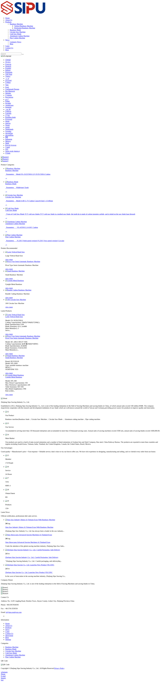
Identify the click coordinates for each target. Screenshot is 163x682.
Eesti (7, 87)
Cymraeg (8, 95)
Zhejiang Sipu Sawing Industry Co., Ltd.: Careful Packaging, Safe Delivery (31, 557)
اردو (6, 99)
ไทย (6, 85)
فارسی (8, 109)
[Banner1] (5, 159)
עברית (7, 115)
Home (7, 18)
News (7, 40)
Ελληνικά (8, 119)
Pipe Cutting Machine (17, 38)
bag (2, 680)
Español (8, 68)
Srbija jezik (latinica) (12, 151)
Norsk (7, 125)
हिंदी (6, 137)
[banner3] (4, 161)
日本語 (8, 60)
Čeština (8, 82)
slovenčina (9, 133)
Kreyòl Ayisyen (10, 145)
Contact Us (9, 48)
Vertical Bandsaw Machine (23, 26)
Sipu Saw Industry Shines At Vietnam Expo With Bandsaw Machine (29, 527)
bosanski (8, 107)
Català (7, 147)
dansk (7, 121)
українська (9, 105)
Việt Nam (8, 74)
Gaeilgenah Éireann (12, 89)
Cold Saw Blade (15, 34)
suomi (7, 127)
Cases (7, 46)
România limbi (10, 117)
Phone (3, 674)
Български (9, 97)
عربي (7, 78)
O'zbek (7, 153)
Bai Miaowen (10, 91)
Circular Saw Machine (18, 32)
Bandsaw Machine (16, 24)
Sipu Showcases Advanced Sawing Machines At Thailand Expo (27, 542)
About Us (8, 20)
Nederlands (9, 129)
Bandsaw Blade (15, 30)
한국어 (8, 62)
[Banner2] (5, 157)
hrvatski (8, 103)
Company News (15, 42)
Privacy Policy (59, 668)
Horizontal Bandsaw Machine (24, 28)
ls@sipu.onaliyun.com (14, 612)
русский (8, 80)
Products (8, 22)
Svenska (8, 131)
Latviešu (8, 113)
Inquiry (3, 678)
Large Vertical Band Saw (14, 317)
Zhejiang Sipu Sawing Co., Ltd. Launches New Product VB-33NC (29, 572)
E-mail (3, 676)
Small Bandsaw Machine (14, 358)
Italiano (8, 70)
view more (9, 259)
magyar (8, 123)
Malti (7, 143)
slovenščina (9, 135)
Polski (7, 101)
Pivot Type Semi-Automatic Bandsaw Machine (21, 338)
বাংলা (6, 149)
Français (8, 64)
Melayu (8, 141)
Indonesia (8, 139)
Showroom (9, 635)
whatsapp (4, 672)
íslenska (8, 93)
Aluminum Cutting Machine (19, 36)
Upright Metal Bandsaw (13, 377)
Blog (11, 44)
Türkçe (7, 76)
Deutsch (8, 66)
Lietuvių (8, 111)
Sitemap (8, 639)
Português (8, 72)
